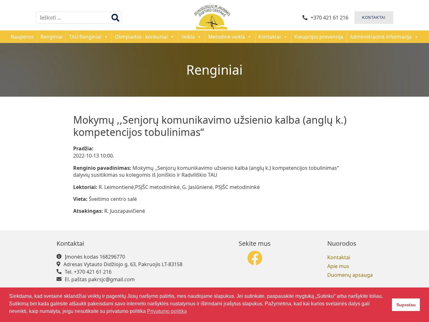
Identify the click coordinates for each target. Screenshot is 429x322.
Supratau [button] (406, 304)
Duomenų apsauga (350, 274)
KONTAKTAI (373, 17)
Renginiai (51, 36)
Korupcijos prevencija (318, 36)
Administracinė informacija (381, 36)
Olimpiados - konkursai (141, 36)
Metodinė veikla (226, 36)
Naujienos (22, 36)
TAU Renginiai (85, 36)
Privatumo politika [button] (167, 311)
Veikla (188, 36)
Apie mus (338, 266)
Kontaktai (269, 36)
